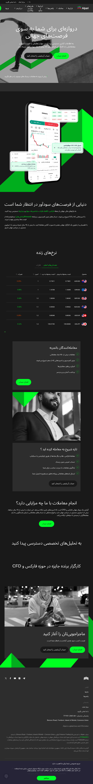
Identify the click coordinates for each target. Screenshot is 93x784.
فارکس (51, 211)
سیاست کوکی (31, 770)
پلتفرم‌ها (85, 696)
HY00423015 (84, 737)
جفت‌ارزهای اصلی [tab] (50, 265)
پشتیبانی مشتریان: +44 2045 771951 (75, 715)
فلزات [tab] (38, 265)
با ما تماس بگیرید (11, 2)
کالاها (46, 211)
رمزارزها (21, 211)
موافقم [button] (46, 778)
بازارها (86, 692)
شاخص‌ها (34, 211)
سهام (27, 211)
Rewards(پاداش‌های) (23, 217)
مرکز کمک (21, 2)
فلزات (41, 211)
